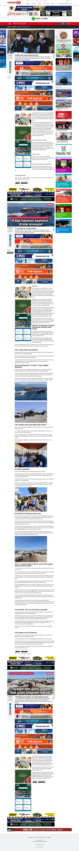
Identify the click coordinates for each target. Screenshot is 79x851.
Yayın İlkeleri (41, 837)
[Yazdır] (10, 70)
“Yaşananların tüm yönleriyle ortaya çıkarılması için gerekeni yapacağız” (26, 23)
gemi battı (29, 653)
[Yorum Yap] (10, 72)
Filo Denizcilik (25, 653)
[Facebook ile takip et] (36, 845)
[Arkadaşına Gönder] (10, 68)
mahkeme (20, 185)
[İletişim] (69, 24)
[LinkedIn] (10, 66)
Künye (37, 837)
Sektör (58, 189)
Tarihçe (45, 837)
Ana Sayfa (30, 837)
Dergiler (59, 159)
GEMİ (22, 653)
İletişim (49, 837)
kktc (20, 653)
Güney (58, 219)
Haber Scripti (38, 846)
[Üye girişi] (42, 845)
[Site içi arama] (71, 24)
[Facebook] (10, 62)
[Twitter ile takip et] (38, 845)
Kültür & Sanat (60, 174)
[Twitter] (10, 64)
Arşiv (34, 837)
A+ (53, 55)
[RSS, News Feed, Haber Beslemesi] (40, 845)
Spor (58, 204)
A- (53, 57)
